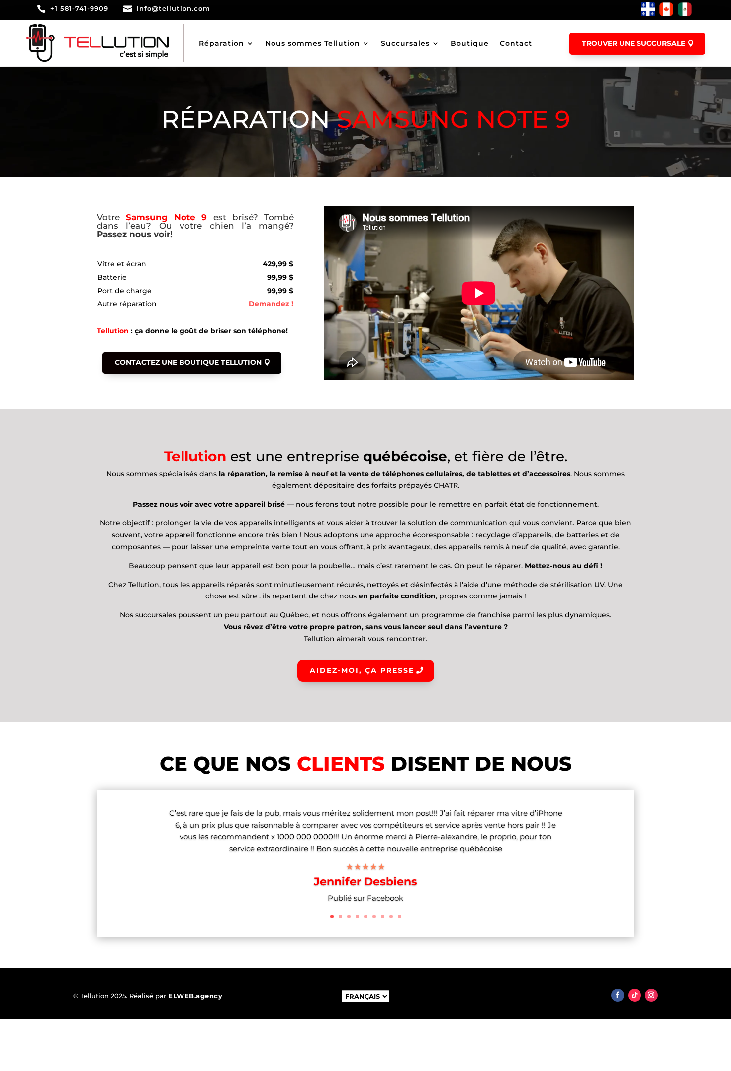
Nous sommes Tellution (312, 43)
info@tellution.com (173, 8)
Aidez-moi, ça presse (362, 670)
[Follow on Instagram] (651, 995)
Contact (516, 43)
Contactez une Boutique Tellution (188, 362)
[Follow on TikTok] (634, 995)
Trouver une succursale (633, 43)
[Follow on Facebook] (617, 995)
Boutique (470, 43)
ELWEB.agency (195, 996)
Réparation (221, 43)
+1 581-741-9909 (79, 8)
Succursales (405, 43)
